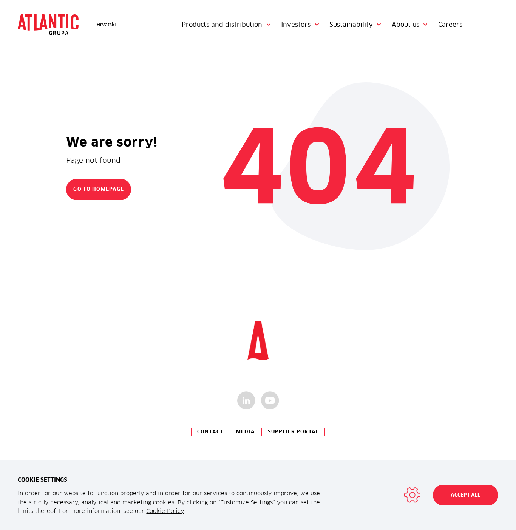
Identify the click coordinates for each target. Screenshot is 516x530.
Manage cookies (412, 495)
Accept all (465, 495)
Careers (450, 24)
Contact (210, 431)
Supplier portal (293, 431)
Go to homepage (98, 189)
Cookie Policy (165, 511)
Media (245, 431)
